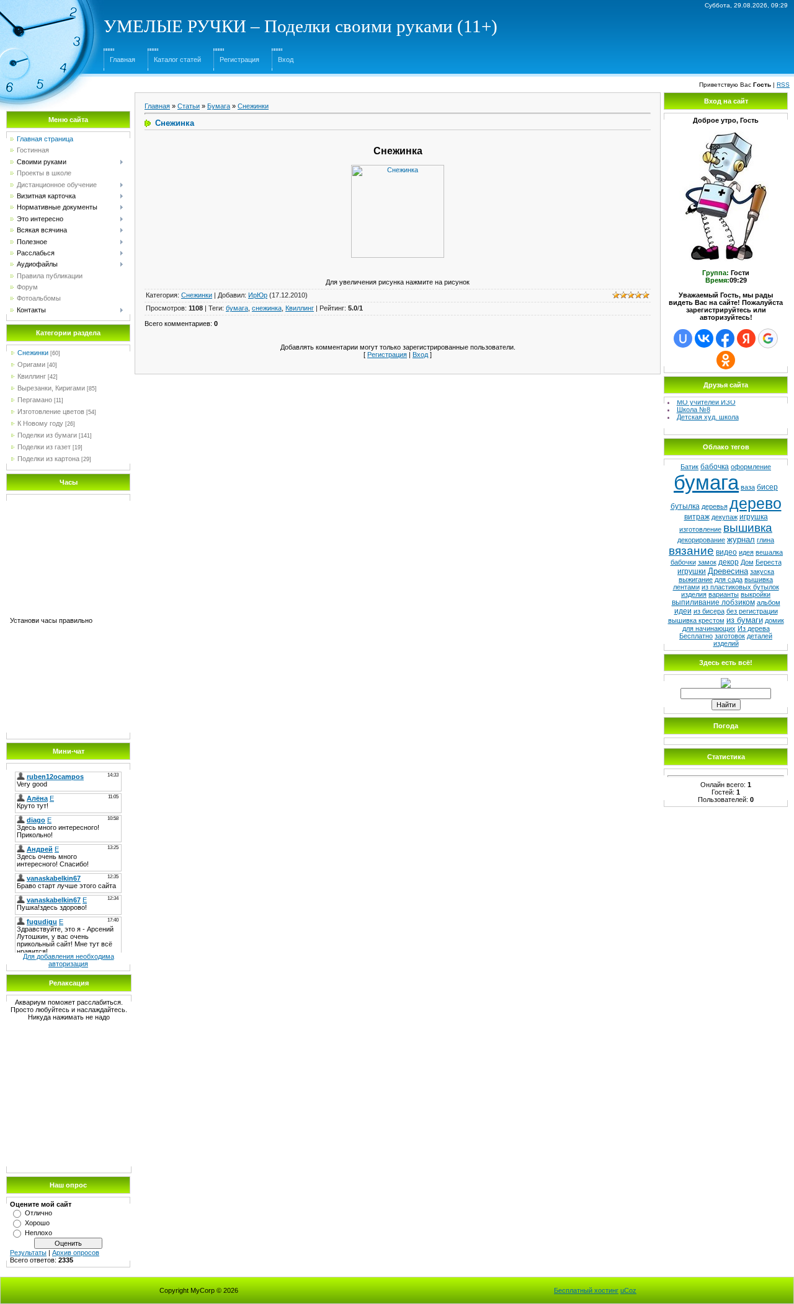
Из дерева (754, 628)
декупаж (724, 517)
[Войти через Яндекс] (746, 338)
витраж (697, 517)
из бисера (709, 611)
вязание (691, 550)
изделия (694, 594)
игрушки (691, 571)
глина (765, 540)
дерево (755, 503)
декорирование (701, 540)
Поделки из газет (44, 447)
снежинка (267, 308)
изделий (726, 643)
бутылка (685, 506)
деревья (715, 506)
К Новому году (40, 423)
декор (728, 562)
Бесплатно (696, 636)
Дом (747, 562)
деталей (759, 636)
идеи (683, 611)
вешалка (769, 552)
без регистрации (752, 611)
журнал (741, 539)
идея (746, 552)
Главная (122, 59)
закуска (762, 571)
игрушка (753, 517)
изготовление (700, 529)
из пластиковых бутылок (740, 587)
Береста (769, 562)
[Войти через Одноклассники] (725, 360)
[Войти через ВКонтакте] (704, 338)
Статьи (188, 106)
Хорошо (37, 1223)
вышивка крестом (696, 620)
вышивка (747, 527)
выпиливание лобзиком (713, 602)
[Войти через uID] (683, 338)
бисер (767, 487)
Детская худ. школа (708, 414)
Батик (689, 466)
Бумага (218, 106)
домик (774, 620)
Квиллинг (31, 376)
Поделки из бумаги (47, 435)
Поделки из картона (48, 458)
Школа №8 (693, 406)
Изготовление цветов (50, 411)
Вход (285, 59)
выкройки (755, 594)
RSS (783, 84)
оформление (751, 466)
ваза (748, 487)
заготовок (730, 636)
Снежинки (32, 352)
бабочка (714, 466)
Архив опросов (75, 1252)
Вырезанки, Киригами (51, 388)
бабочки (683, 562)
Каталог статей (177, 59)
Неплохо (38, 1232)
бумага (237, 308)
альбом (768, 602)
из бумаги (744, 620)
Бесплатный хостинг (586, 1290)
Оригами (31, 364)
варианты (723, 594)
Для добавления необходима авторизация (68, 960)
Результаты (28, 1252)
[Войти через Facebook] (725, 338)
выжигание (696, 579)
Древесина (728, 571)
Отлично (38, 1213)
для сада (729, 579)
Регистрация (239, 59)
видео (726, 552)
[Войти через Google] (768, 338)
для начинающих (709, 628)
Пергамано (34, 399)
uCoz (628, 1290)
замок (707, 562)
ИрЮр (257, 295)
